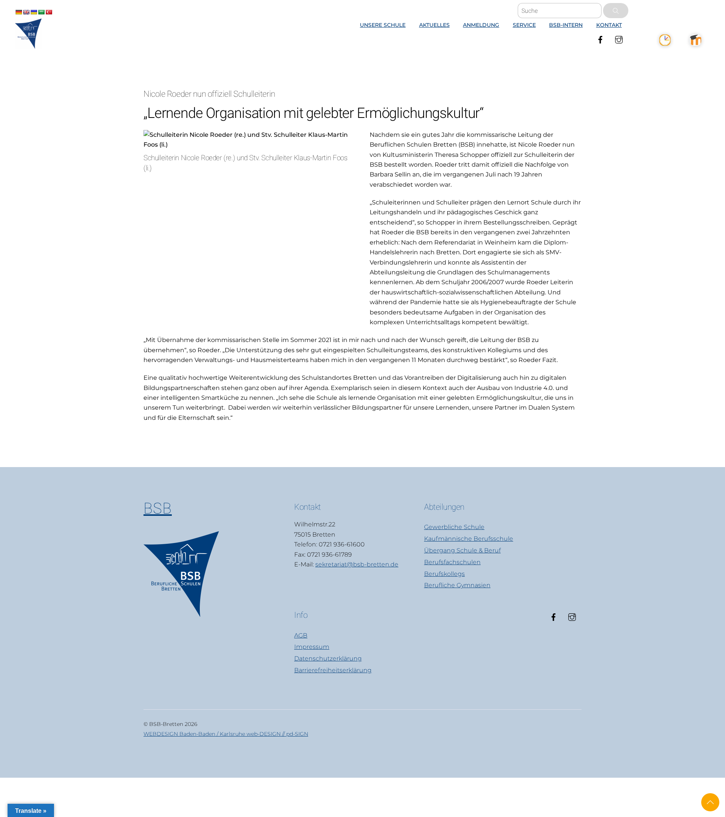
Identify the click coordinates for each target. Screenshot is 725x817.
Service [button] (524, 25)
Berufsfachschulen (452, 562)
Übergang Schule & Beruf (462, 550)
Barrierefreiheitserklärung (333, 670)
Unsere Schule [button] (383, 25)
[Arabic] (41, 12)
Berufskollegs (444, 573)
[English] (26, 12)
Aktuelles (434, 25)
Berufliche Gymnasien (457, 585)
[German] (18, 12)
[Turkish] (48, 12)
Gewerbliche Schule (454, 527)
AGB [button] (300, 635)
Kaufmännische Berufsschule (468, 538)
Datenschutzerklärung (328, 658)
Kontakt (609, 25)
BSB (157, 508)
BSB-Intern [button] (566, 25)
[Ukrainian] (33, 12)
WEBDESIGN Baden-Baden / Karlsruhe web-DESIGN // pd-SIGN (225, 733)
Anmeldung (481, 25)
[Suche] (615, 10)
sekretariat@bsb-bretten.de (356, 564)
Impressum (311, 646)
